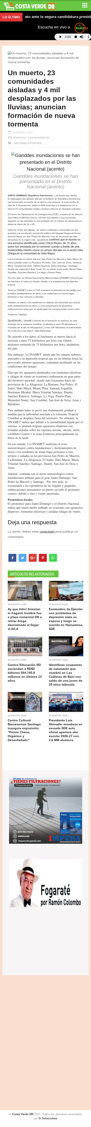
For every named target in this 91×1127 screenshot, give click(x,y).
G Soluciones (48, 1118)
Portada (36, 143)
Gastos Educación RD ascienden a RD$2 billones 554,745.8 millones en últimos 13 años (25, 672)
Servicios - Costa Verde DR (31, 137)
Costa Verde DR (22, 1114)
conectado (47, 531)
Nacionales (21, 143)
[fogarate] (45, 883)
